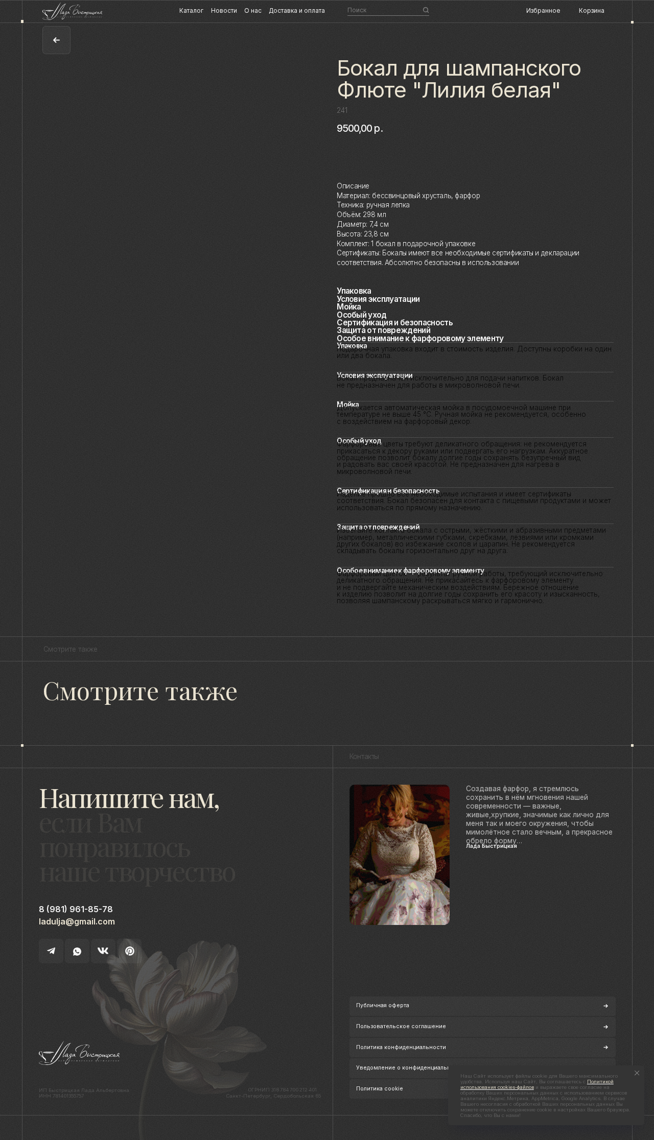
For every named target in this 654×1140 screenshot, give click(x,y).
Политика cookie (379, 1088)
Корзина (591, 10)
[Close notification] (637, 1073)
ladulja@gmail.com (77, 921)
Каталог (191, 10)
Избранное (543, 10)
